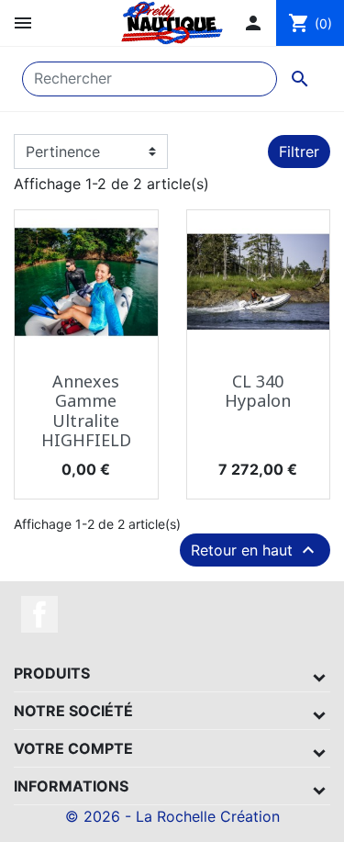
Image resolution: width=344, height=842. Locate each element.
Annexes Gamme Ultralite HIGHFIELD (86, 411)
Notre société (73, 711)
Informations (71, 786)
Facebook (39, 614)
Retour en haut (255, 550)
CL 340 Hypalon (258, 391)
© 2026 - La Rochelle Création (172, 816)
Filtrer (299, 151)
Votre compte (73, 748)
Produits (52, 673)
